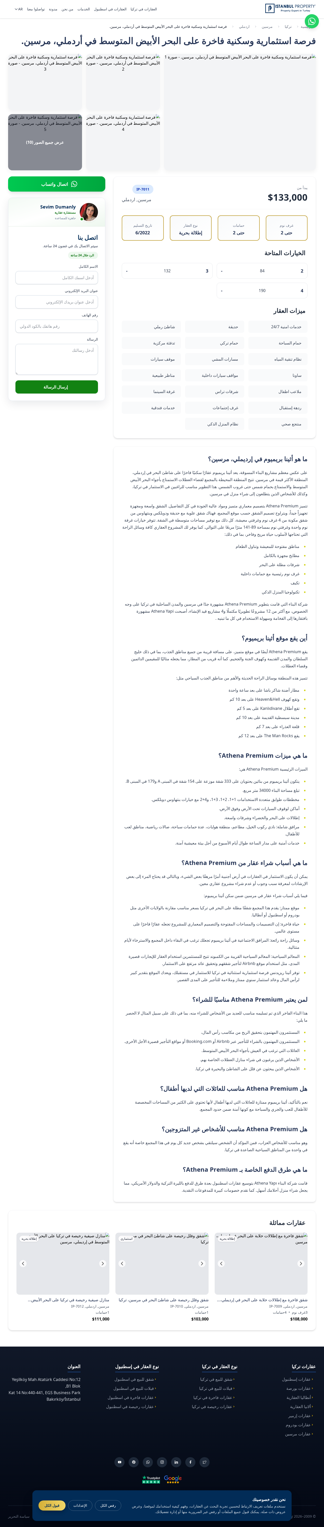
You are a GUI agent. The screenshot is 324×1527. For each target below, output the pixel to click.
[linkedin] (176, 1462)
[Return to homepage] (290, 8)
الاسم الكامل (88, 266)
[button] (221, 1263)
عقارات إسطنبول (296, 1379)
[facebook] (190, 1462)
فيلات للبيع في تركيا (215, 1388)
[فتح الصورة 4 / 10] (123, 142)
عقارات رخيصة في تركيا (212, 1406)
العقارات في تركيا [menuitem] (144, 9)
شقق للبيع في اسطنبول (134, 1379)
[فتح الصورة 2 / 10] (123, 82)
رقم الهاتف (90, 315)
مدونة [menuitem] (53, 9)
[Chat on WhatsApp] (312, 21)
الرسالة (92, 339)
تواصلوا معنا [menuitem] (36, 9)
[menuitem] (18, 9)
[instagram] (162, 1462)
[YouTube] (119, 1462)
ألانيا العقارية (300, 1406)
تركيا (288, 26)
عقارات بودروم (298, 1425)
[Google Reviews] (173, 1479)
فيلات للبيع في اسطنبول (133, 1388)
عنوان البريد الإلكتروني (81, 290)
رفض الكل (108, 1505)
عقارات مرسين (298, 1434)
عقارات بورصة (298, 1388)
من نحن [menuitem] (67, 9)
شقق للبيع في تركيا (216, 1379)
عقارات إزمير (299, 1415)
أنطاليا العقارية (299, 1397)
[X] (204, 1462)
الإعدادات (80, 1505)
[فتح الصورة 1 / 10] (240, 112)
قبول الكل (52, 1505)
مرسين (267, 26)
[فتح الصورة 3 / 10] (45, 82)
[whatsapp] (148, 1462)
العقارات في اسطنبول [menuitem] (110, 9)
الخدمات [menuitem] (83, 9)
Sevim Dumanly (58, 207)
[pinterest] (134, 1462)
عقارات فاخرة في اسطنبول (131, 1397)
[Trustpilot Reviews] (151, 1479)
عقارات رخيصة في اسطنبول (130, 1406)
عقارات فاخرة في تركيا (212, 1397)
